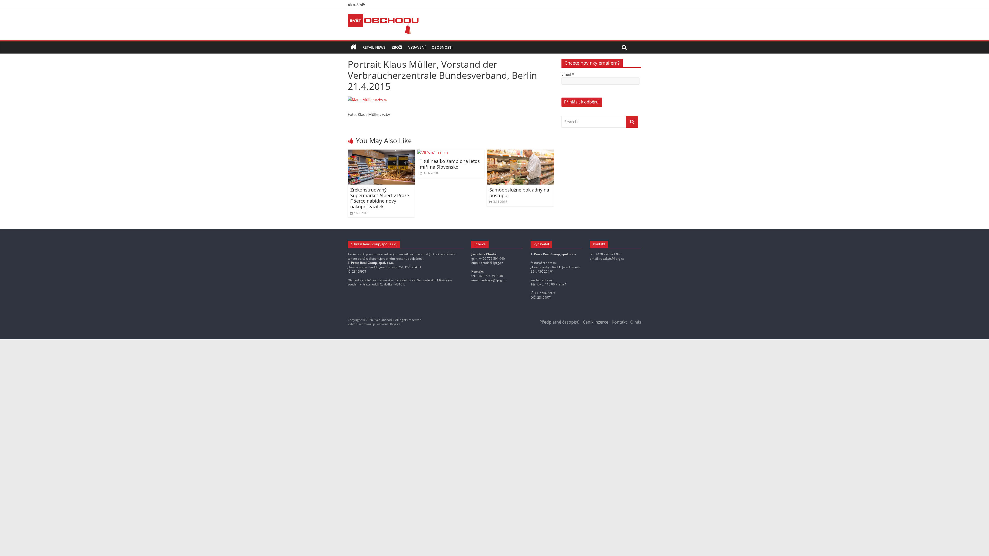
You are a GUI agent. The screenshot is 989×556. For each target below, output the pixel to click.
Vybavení (416, 47)
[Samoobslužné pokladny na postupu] (520, 152)
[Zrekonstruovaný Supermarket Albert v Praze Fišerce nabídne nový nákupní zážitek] (381, 152)
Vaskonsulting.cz (388, 324)
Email (567, 74)
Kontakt (619, 322)
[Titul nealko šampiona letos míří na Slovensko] (432, 152)
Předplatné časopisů (559, 322)
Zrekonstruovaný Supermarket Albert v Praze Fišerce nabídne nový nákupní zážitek (379, 198)
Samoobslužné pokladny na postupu (519, 192)
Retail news (374, 47)
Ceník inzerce (595, 322)
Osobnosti (442, 47)
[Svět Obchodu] (383, 17)
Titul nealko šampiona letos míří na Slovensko (450, 164)
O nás (635, 322)
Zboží (397, 47)
